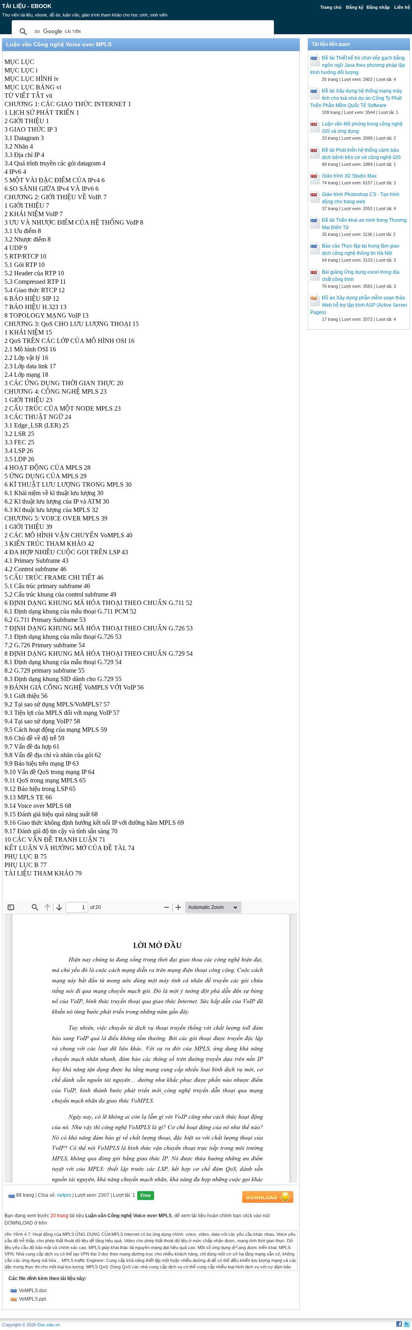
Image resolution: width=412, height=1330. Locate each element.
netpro (64, 1195)
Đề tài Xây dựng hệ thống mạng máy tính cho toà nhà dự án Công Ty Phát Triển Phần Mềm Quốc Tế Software (356, 98)
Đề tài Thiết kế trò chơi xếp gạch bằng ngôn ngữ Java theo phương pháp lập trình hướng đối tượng (357, 65)
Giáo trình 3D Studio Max (349, 176)
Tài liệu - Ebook (27, 6)
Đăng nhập (378, 7)
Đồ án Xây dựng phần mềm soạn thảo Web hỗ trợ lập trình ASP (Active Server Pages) (358, 305)
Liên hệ (402, 7)
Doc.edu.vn (48, 1324)
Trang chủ (331, 7)
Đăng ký (354, 7)
